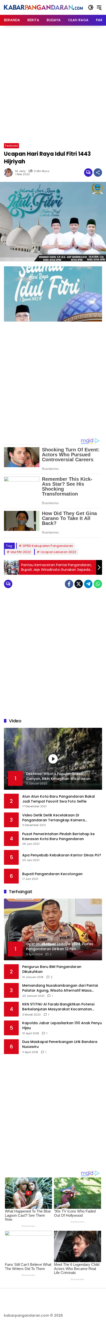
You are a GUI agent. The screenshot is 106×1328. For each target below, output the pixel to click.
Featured (11, 146)
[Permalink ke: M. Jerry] (9, 172)
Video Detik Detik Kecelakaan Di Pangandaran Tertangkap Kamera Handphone (53, 818)
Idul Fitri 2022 (21, 552)
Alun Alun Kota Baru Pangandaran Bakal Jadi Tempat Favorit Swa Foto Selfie (58, 799)
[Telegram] (88, 584)
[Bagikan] (98, 172)
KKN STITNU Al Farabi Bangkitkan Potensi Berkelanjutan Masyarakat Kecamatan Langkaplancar (58, 1007)
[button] (91, 7)
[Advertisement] (53, 84)
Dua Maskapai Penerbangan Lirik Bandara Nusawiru (59, 1044)
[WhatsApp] (98, 584)
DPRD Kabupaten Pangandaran (48, 545)
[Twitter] (78, 584)
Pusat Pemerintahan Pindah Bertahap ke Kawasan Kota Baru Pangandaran (58, 836)
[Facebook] (69, 584)
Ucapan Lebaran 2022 (58, 552)
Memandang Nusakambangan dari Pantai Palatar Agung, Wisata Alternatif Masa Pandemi (60, 988)
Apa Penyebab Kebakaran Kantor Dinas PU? (61, 855)
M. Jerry (20, 171)
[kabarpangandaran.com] (43, 7)
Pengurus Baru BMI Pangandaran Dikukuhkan (51, 969)
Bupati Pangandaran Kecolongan (52, 874)
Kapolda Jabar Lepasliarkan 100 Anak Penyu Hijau (62, 1025)
